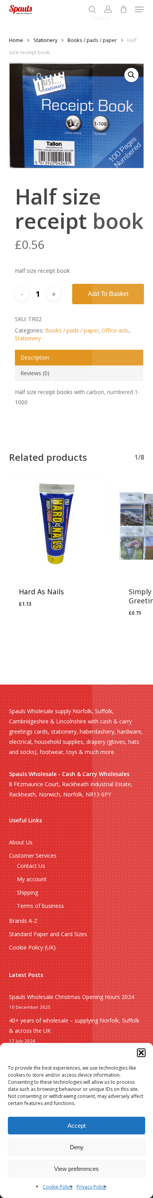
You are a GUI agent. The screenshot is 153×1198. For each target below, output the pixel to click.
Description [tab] (34, 357)
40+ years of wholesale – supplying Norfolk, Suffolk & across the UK (74, 1025)
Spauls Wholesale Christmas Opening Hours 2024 (71, 997)
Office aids (115, 330)
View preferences (76, 1168)
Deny (77, 1147)
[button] (141, 1053)
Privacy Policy (91, 1186)
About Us (21, 842)
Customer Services (32, 855)
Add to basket (108, 293)
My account (32, 879)
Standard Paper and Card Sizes (48, 934)
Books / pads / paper (92, 40)
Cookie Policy (58, 1186)
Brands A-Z (23, 920)
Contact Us (31, 865)
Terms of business (40, 905)
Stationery (45, 40)
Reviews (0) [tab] (34, 373)
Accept (76, 1125)
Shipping (27, 892)
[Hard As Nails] (58, 527)
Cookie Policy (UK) (32, 947)
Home (16, 40)
